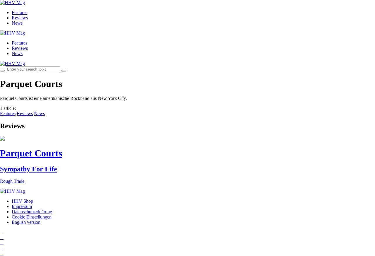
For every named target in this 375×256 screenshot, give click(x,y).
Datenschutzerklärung (32, 211)
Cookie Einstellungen (32, 216)
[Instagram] (2, 232)
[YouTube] (2, 242)
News (17, 23)
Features (19, 12)
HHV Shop (22, 201)
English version (26, 222)
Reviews (20, 17)
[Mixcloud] (2, 247)
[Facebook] (2, 237)
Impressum (22, 206)
